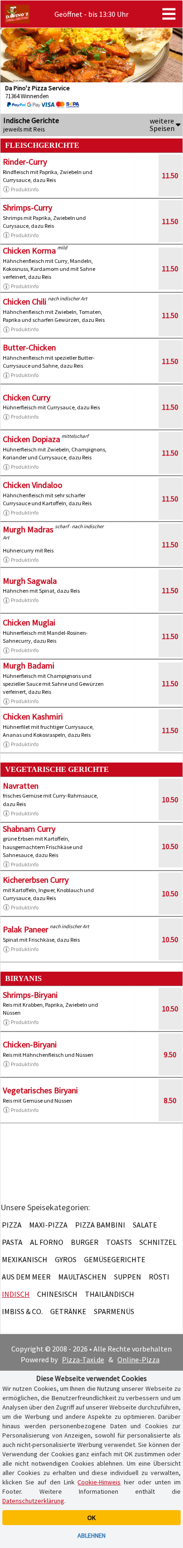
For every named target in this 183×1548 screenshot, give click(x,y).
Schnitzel (157, 1242)
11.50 (170, 175)
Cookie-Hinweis (99, 1482)
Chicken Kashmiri (33, 716)
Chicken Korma (29, 250)
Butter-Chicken (29, 347)
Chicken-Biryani (30, 1044)
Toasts (119, 1242)
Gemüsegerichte (114, 1259)
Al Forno (46, 1242)
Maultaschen (82, 1276)
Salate (145, 1224)
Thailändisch (109, 1294)
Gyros (65, 1259)
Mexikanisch (24, 1259)
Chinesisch (57, 1294)
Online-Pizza (138, 1359)
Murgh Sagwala (30, 580)
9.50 (170, 1054)
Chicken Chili (24, 301)
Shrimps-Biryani (30, 994)
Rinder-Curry (25, 161)
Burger (85, 1242)
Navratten (20, 785)
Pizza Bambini (100, 1224)
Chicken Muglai (29, 622)
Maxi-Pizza (48, 1224)
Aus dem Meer (26, 1276)
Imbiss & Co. (22, 1311)
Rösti (159, 1276)
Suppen (127, 1276)
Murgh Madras (28, 529)
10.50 (170, 799)
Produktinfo (24, 189)
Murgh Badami (28, 665)
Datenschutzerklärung (33, 1501)
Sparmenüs (114, 1311)
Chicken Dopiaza (31, 439)
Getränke (68, 1311)
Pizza (12, 1224)
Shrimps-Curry (27, 207)
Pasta (12, 1242)
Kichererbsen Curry (36, 879)
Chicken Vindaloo (32, 485)
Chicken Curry (26, 397)
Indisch (16, 1294)
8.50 (170, 1100)
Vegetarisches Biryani (40, 1090)
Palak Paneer (25, 929)
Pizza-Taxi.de (83, 1359)
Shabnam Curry (29, 828)
